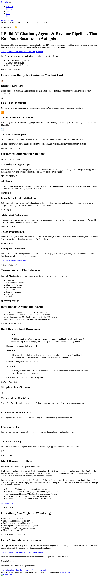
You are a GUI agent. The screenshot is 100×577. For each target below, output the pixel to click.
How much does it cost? (13, 518)
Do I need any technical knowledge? (18, 523)
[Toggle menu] (10, 2)
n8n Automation (7, 570)
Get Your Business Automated (14, 260)
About (8, 11)
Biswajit (4, 2)
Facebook (36, 570)
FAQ (8, 13)
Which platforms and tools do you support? (21, 525)
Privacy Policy (66, 572)
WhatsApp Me (8, 20)
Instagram (27, 570)
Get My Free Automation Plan (15, 52)
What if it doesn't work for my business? (19, 528)
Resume (9, 16)
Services (9, 6)
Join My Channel (36, 52)
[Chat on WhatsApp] (6, 575)
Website (43, 570)
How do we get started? (13, 530)
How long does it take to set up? (16, 521)
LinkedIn (18, 570)
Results (9, 9)
